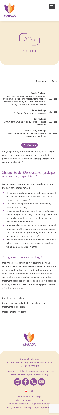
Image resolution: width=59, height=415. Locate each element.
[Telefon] (33, 382)
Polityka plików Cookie (18, 407)
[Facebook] (25, 382)
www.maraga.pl (33, 396)
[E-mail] (41, 382)
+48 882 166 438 (31, 366)
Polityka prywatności (41, 407)
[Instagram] (17, 382)
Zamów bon (29, 145)
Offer (29, 39)
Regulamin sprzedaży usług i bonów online (29, 404)
